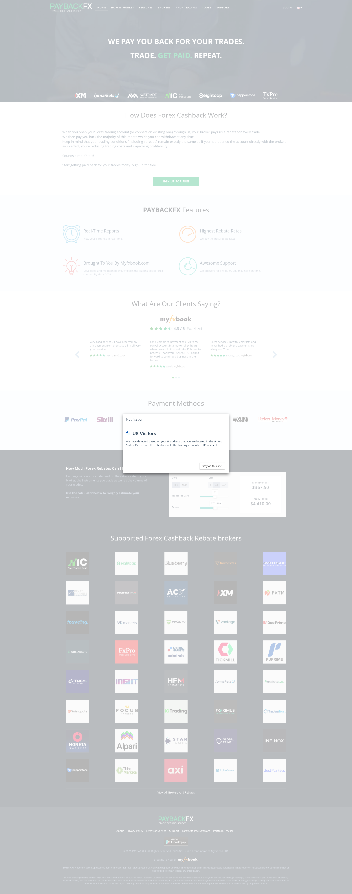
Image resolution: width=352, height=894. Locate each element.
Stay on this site (212, 466)
